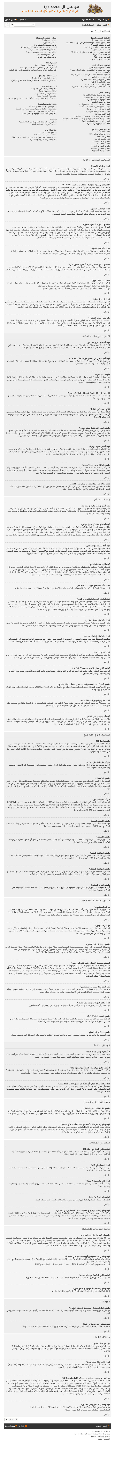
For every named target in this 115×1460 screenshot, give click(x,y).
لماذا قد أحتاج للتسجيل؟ (101, 40)
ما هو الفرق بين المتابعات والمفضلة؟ (43, 106)
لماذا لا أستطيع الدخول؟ (101, 50)
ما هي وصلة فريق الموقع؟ (47, 57)
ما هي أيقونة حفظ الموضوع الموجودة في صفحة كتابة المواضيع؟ (86, 119)
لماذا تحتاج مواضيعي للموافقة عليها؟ (96, 121)
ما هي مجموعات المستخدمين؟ (45, 45)
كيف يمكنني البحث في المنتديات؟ (44, 89)
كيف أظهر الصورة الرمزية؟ (100, 82)
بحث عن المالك (104, 1383)
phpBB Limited (51, 1346)
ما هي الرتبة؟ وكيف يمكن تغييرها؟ (97, 84)
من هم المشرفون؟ (50, 42)
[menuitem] (89, 20)
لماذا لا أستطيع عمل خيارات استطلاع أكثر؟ (94, 104)
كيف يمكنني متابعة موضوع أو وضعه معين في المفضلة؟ (36, 109)
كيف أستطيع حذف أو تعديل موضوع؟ (96, 97)
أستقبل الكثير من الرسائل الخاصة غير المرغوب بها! (38, 67)
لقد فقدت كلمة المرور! (101, 54)
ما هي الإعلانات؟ (103, 144)
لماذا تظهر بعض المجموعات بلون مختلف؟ (41, 52)
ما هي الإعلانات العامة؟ (101, 141)
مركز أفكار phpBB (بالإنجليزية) (20, 1365)
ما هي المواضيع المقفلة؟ (100, 148)
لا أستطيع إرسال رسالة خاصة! (45, 65)
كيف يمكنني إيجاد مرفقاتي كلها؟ (44, 124)
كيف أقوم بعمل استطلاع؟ (100, 102)
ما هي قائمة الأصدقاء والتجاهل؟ (44, 78)
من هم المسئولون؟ (49, 40)
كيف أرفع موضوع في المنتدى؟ (98, 123)
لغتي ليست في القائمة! (101, 77)
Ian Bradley (96, 1431)
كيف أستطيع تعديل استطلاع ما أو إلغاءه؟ (94, 107)
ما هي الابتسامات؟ (103, 136)
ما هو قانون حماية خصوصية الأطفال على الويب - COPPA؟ (88, 42)
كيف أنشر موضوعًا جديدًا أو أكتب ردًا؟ (96, 95)
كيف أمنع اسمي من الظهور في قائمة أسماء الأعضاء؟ (90, 70)
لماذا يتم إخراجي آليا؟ (102, 57)
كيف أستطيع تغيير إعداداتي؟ (99, 67)
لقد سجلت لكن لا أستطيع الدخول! (97, 47)
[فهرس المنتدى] (95, 9)
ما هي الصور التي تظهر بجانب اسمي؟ (95, 79)
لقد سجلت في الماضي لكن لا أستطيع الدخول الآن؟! (90, 52)
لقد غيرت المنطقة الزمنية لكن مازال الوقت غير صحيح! (90, 75)
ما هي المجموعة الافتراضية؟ (46, 54)
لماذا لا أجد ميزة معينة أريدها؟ (45, 135)
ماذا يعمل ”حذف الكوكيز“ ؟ (100, 59)
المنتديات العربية (96, 1436)
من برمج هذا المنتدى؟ (49, 132)
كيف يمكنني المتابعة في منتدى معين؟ (42, 111)
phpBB (98, 417)
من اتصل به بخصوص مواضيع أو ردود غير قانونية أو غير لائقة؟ (34, 137)
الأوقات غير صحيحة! (103, 72)
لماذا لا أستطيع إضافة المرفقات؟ (98, 111)
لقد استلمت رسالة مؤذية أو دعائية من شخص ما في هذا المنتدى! (32, 70)
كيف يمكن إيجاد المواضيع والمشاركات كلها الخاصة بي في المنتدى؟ (32, 98)
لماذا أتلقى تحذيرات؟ (102, 114)
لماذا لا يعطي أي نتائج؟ (48, 91)
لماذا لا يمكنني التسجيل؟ (100, 45)
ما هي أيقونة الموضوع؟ (101, 151)
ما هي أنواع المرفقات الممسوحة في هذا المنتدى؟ (38, 122)
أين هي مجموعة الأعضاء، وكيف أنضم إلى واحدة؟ (38, 47)
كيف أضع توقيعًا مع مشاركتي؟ (98, 99)
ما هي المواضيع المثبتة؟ (101, 146)
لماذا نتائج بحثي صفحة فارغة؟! (45, 93)
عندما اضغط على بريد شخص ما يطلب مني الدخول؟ (91, 87)
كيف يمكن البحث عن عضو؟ (47, 96)
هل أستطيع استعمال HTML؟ (99, 134)
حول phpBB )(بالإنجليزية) (30, 1348)
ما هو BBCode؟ (103, 132)
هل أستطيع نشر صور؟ (102, 139)
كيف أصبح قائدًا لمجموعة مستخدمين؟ (43, 50)
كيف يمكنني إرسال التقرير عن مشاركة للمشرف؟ (92, 116)
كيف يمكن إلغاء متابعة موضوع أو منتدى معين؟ (39, 114)
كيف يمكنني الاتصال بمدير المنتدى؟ (43, 140)
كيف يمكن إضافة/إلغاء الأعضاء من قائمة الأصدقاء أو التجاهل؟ (34, 80)
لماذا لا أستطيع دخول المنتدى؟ (98, 109)
